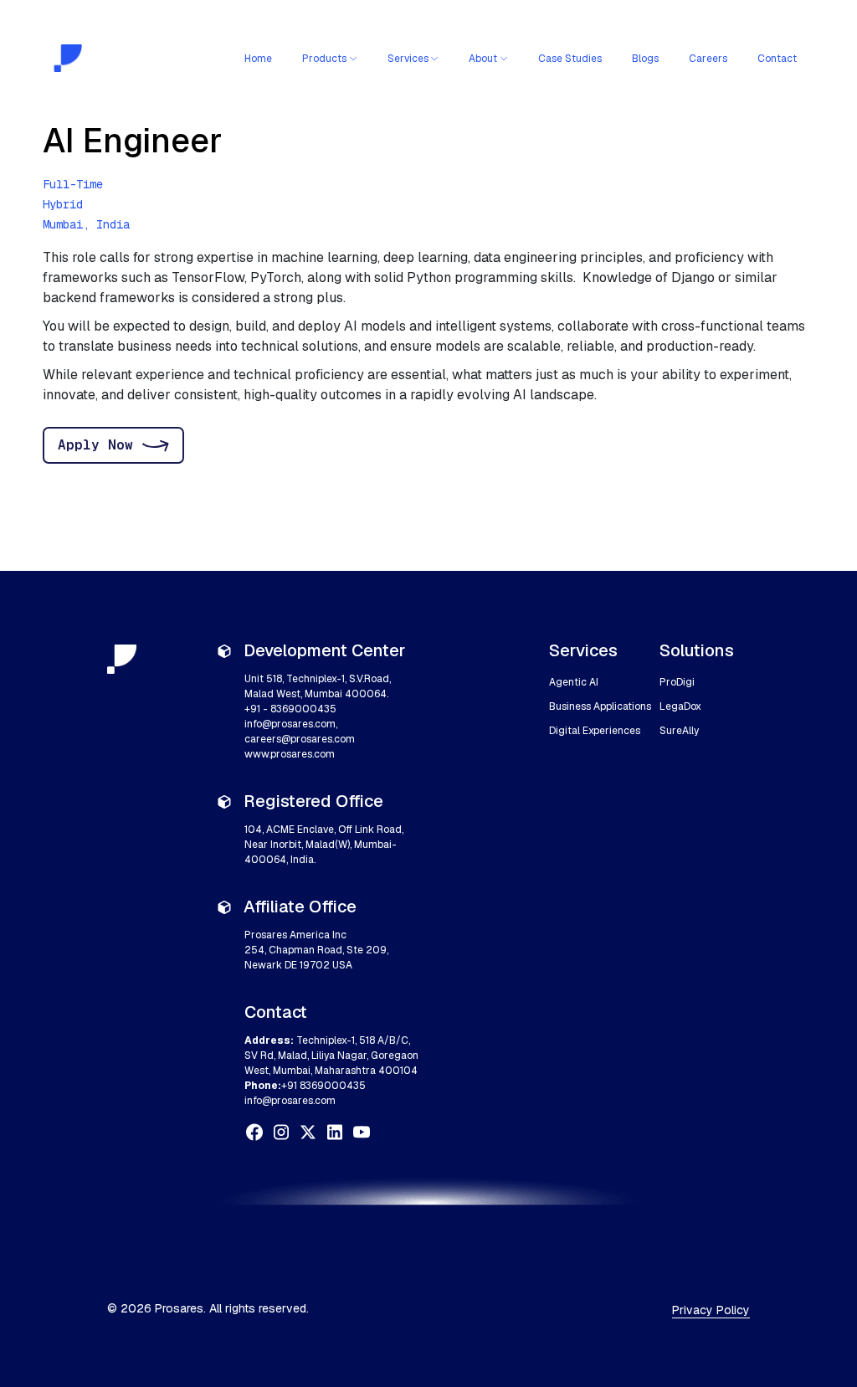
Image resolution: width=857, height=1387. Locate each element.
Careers (708, 58)
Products (324, 58)
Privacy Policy (711, 1310)
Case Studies (570, 58)
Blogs (645, 58)
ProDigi (677, 682)
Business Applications (600, 706)
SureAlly (679, 730)
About (483, 58)
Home (258, 58)
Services (407, 58)
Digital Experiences (594, 730)
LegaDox (680, 706)
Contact (777, 58)
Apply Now (95, 445)
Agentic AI (573, 682)
